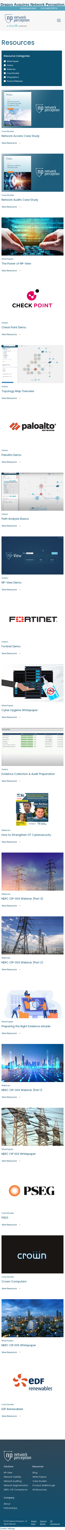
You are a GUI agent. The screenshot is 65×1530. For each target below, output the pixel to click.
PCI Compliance (55, 1522)
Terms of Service (43, 1522)
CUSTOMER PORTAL (49, 8)
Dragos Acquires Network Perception (32, 4)
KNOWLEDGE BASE (28, 8)
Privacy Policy (34, 1522)
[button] (58, 20)
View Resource (9, 143)
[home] (29, 20)
